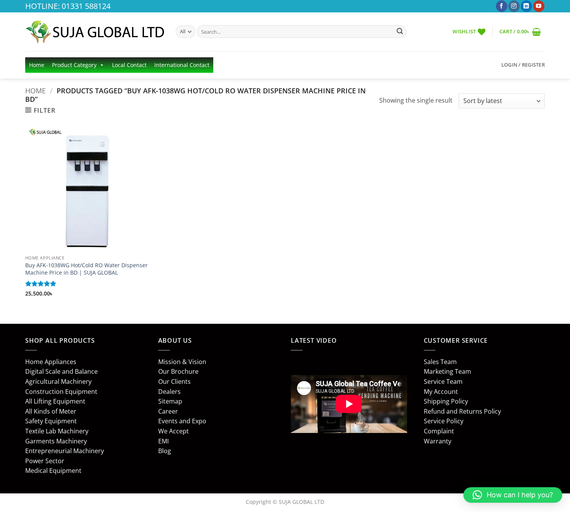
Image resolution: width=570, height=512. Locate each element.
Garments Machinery (56, 441)
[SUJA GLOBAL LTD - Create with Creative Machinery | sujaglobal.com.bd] (94, 31)
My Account (441, 391)
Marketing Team (447, 371)
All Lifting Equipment (55, 401)
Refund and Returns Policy (462, 411)
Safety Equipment (51, 421)
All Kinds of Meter (50, 411)
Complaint (439, 431)
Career (168, 411)
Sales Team (440, 361)
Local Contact (129, 65)
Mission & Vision (182, 361)
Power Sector (44, 461)
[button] (520, 31)
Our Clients (174, 381)
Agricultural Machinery (58, 381)
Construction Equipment (61, 391)
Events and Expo (182, 421)
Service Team (443, 381)
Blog (164, 451)
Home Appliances (50, 361)
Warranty (437, 441)
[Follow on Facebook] (501, 6)
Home (36, 65)
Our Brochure (178, 371)
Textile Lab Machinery (56, 431)
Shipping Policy (446, 401)
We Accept (173, 431)
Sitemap (170, 401)
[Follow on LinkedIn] (526, 6)
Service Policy (443, 421)
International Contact (181, 65)
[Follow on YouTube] (538, 6)
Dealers (169, 391)
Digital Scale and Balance (61, 371)
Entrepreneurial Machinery (64, 451)
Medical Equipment (53, 470)
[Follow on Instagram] (514, 6)
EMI (163, 441)
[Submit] (399, 31)
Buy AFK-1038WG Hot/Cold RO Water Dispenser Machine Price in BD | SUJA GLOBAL (86, 269)
